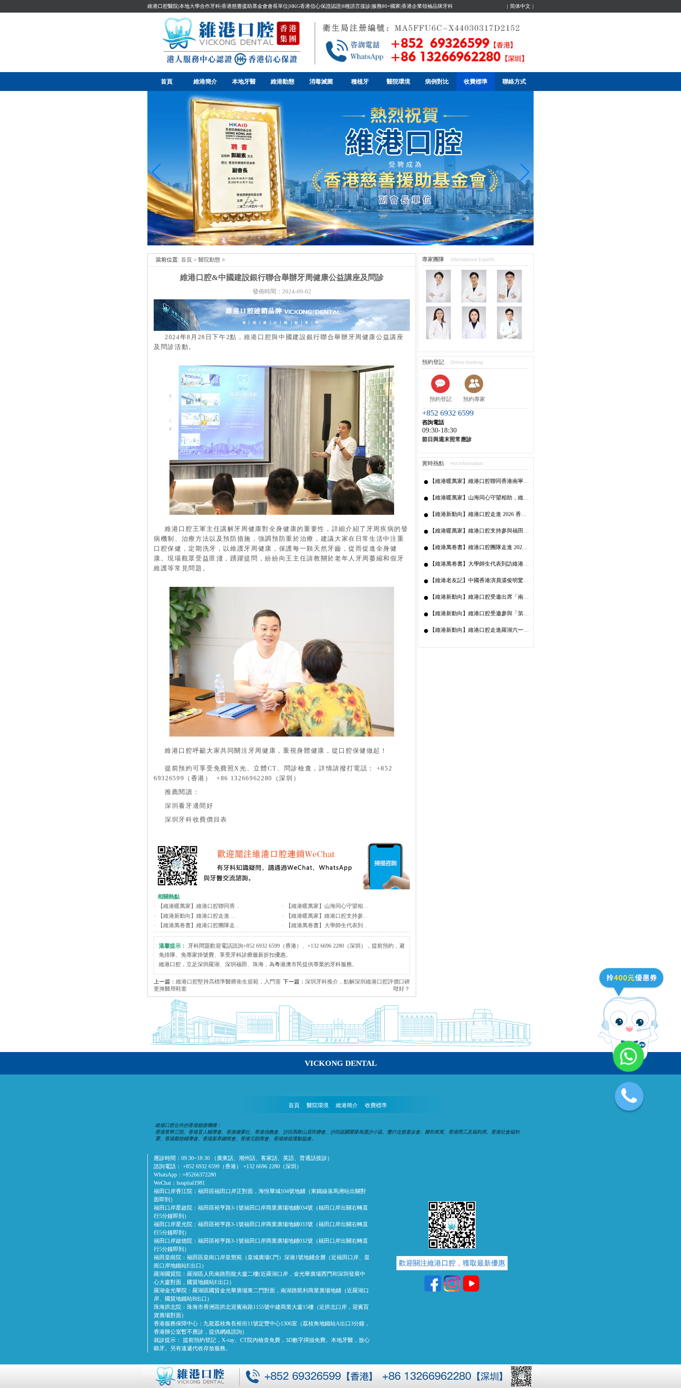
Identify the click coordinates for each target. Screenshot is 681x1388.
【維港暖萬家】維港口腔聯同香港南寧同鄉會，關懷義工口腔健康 (479, 481)
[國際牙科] (340, 244)
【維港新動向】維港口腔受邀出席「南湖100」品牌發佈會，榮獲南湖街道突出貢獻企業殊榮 (479, 597)
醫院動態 (209, 260)
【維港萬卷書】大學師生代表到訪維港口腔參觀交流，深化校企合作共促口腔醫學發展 (479, 564)
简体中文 (520, 6)
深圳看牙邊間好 (189, 805)
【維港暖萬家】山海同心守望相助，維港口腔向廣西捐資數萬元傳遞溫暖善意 (479, 498)
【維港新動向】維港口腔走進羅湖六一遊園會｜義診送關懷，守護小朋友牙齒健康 (479, 630)
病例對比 (437, 81)
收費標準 (475, 81)
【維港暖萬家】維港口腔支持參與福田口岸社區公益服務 (479, 531)
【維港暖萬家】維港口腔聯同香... (199, 906)
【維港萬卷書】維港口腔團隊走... (199, 925)
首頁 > (189, 260)
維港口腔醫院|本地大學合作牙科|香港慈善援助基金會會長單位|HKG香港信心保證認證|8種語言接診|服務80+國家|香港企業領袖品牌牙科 (300, 6)
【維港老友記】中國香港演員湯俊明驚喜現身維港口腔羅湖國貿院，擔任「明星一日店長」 (479, 580)
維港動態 (282, 81)
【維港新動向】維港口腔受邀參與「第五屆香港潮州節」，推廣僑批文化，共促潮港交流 (479, 613)
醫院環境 (398, 81)
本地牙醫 (244, 81)
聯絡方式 (514, 81)
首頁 (167, 81)
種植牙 (360, 81)
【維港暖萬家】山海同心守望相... (327, 906)
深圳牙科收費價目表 (196, 819)
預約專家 (474, 399)
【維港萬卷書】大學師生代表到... (327, 925)
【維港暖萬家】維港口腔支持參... (327, 916)
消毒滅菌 (321, 81)
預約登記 (441, 399)
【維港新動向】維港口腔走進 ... (197, 916)
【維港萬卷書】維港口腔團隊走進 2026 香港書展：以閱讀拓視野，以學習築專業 (479, 547)
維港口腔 (258, 337)
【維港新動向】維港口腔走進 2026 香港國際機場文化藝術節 (479, 514)
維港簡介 (205, 81)
